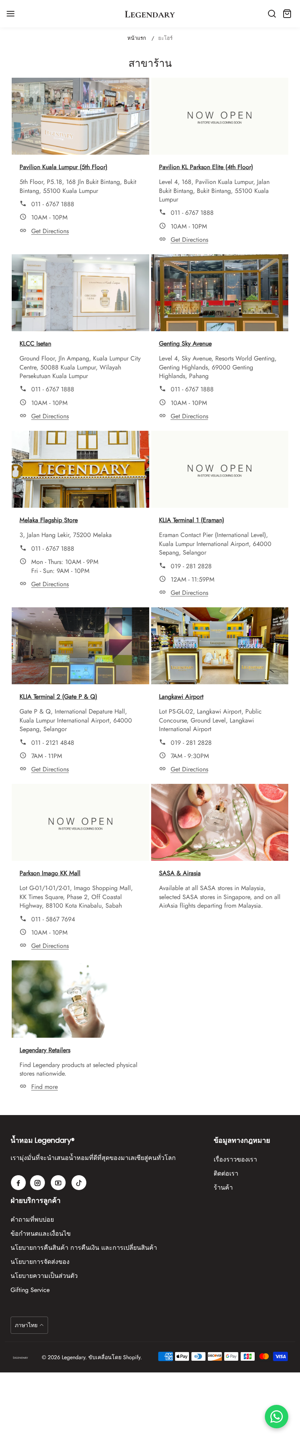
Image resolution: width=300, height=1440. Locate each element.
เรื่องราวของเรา (235, 1159)
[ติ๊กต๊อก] (79, 1182)
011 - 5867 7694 (53, 919)
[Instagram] (37, 1182)
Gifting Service (30, 1289)
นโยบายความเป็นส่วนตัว (44, 1275)
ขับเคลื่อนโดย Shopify (114, 1357)
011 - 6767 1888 (52, 204)
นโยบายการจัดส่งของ (40, 1261)
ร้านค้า (223, 1187)
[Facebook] (18, 1182)
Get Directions (50, 231)
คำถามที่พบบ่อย (32, 1219)
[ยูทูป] (58, 1182)
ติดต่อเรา (226, 1173)
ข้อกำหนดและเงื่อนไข (41, 1233)
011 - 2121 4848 (52, 742)
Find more (44, 1086)
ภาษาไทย (26, 1325)
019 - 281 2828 (191, 566)
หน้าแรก (136, 38)
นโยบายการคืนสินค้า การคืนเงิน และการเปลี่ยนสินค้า (84, 1247)
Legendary (73, 1357)
